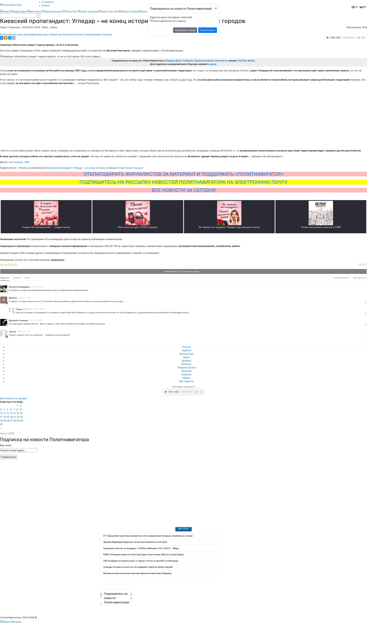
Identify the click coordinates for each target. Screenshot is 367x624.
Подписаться (207, 30)
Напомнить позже (185, 30)
